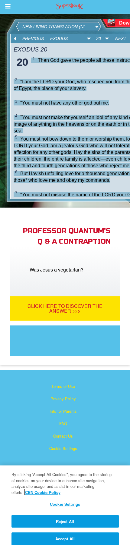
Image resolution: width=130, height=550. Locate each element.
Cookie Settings (63, 448)
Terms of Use (63, 386)
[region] (65, 507)
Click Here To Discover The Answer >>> (65, 308)
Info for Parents (63, 411)
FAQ (63, 423)
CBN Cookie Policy (42, 492)
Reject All (65, 521)
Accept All (65, 539)
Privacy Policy (63, 399)
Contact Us (63, 436)
